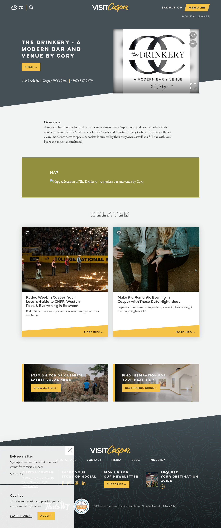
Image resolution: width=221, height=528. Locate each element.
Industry (157, 459)
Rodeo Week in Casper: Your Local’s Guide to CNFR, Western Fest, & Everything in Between (53, 301)
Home (189, 16)
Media (116, 459)
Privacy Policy (169, 506)
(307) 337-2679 (82, 81)
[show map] (193, 44)
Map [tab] (54, 172)
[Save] (193, 35)
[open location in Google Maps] (96, 181)
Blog (136, 459)
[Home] (128, 12)
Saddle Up (172, 7)
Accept (46, 515)
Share (204, 16)
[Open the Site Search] (30, 7)
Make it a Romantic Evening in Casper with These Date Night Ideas (149, 299)
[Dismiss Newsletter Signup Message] (69, 450)
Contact (94, 459)
